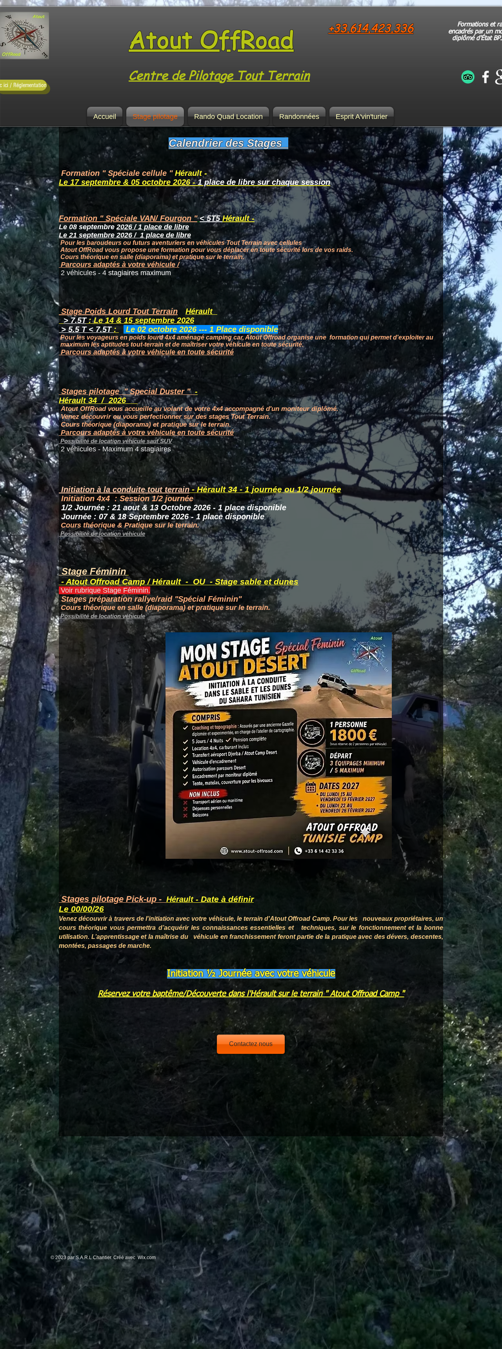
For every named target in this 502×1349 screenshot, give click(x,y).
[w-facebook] (485, 77)
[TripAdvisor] (468, 77)
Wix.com (147, 1257)
